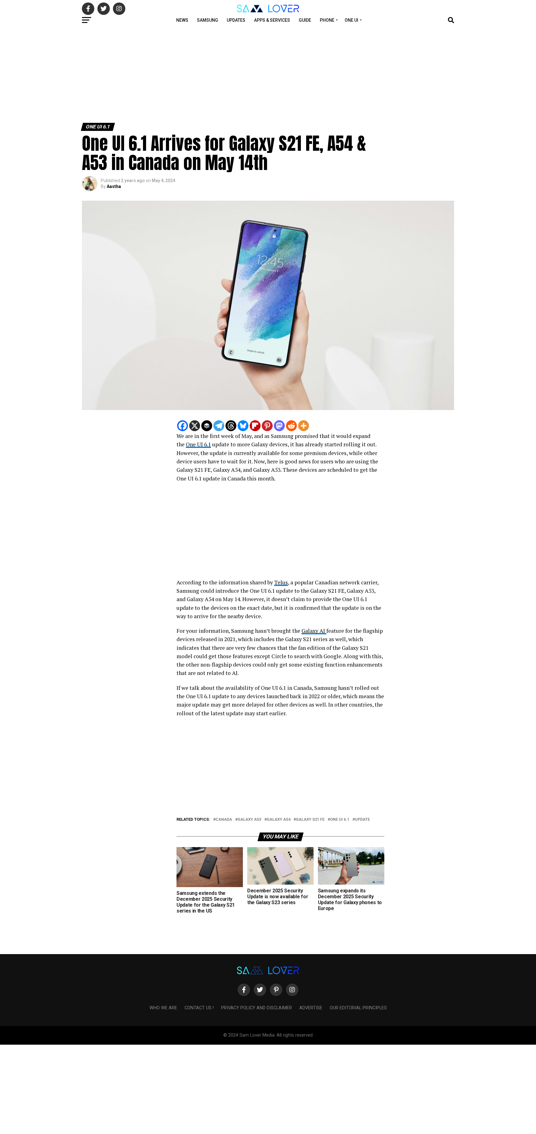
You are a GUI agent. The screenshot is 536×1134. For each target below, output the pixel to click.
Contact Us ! (199, 1008)
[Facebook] (182, 425)
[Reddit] (291, 425)
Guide (305, 20)
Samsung (207, 20)
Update (362, 820)
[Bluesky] (243, 425)
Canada (224, 820)
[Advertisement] (186, 73)
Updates (236, 20)
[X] (194, 425)
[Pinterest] (267, 425)
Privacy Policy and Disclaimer (256, 1008)
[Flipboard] (255, 425)
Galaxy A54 (278, 820)
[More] (303, 425)
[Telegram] (218, 425)
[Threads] (231, 425)
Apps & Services (272, 20)
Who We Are (163, 1008)
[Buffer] (206, 425)
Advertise (310, 1008)
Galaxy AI (314, 630)
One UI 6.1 (198, 444)
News (182, 20)
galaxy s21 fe (310, 820)
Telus (281, 582)
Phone (327, 20)
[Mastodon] (279, 425)
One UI (351, 20)
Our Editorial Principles (358, 1008)
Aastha (114, 186)
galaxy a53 (249, 820)
